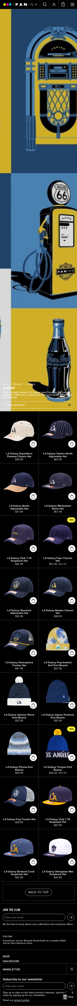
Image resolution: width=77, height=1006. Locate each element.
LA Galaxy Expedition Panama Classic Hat (19, 437)
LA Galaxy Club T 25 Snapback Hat (19, 542)
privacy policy (21, 1000)
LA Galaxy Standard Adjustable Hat (19, 594)
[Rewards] (68, 997)
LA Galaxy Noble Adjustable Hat (19, 489)
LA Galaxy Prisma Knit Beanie (19, 751)
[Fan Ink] (20, 4)
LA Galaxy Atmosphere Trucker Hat (19, 646)
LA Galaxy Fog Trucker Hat (19, 803)
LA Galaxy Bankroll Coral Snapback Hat (19, 855)
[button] (44, 4)
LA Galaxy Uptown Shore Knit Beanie (19, 699)
